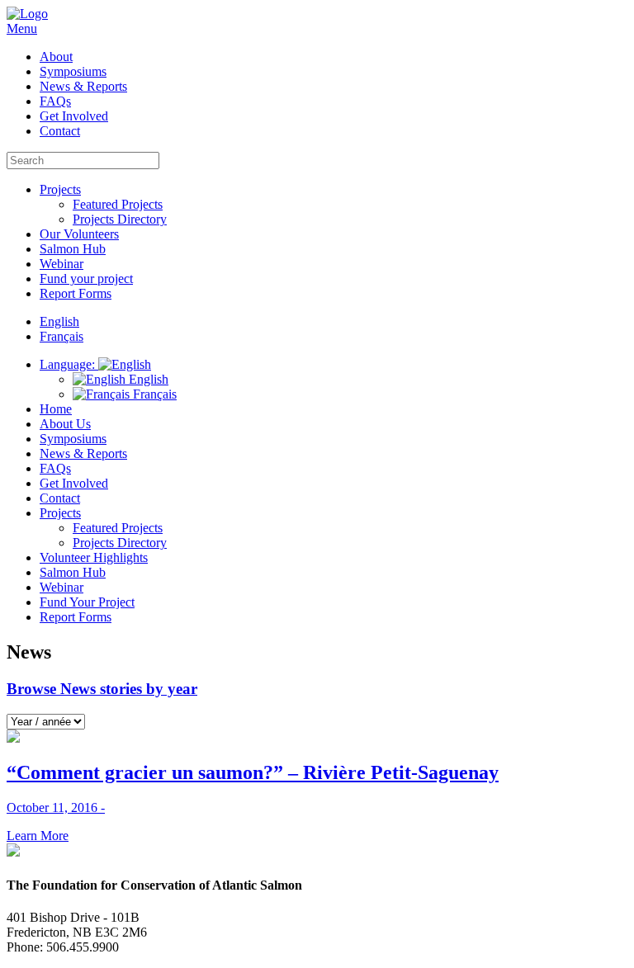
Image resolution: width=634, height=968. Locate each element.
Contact (60, 131)
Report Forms (75, 293)
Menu (22, 28)
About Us (65, 424)
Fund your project (86, 279)
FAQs (55, 101)
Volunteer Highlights (94, 557)
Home (56, 409)
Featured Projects (118, 204)
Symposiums (73, 71)
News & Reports (83, 86)
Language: (69, 364)
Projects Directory (120, 219)
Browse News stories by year (102, 688)
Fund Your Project (87, 602)
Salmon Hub (73, 249)
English (146, 379)
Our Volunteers (79, 234)
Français (153, 394)
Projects (60, 189)
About (56, 57)
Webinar (61, 264)
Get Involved (74, 116)
